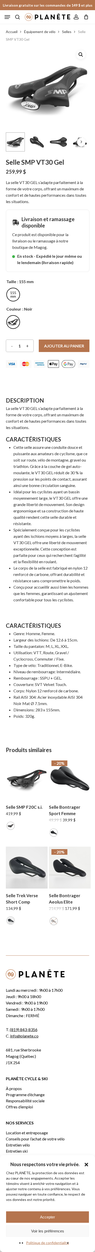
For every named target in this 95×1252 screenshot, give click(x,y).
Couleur (13, 309)
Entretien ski (17, 1151)
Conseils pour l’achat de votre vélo (35, 1139)
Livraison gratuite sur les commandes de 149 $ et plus (47, 5)
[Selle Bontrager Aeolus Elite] (70, 868)
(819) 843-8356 (23, 1029)
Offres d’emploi (19, 1107)
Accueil (11, 31)
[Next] (81, 142)
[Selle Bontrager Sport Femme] (70, 779)
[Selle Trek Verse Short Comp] (27, 868)
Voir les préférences (47, 1231)
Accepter (47, 1217)
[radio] (13, 294)
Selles (66, 31)
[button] (86, 1164)
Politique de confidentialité (47, 1243)
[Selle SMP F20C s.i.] (27, 779)
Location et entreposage (27, 1133)
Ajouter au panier (64, 345)
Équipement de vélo (39, 31)
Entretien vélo (18, 1145)
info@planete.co (24, 1035)
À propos (14, 1089)
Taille (11, 282)
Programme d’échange (25, 1095)
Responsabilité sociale (25, 1101)
